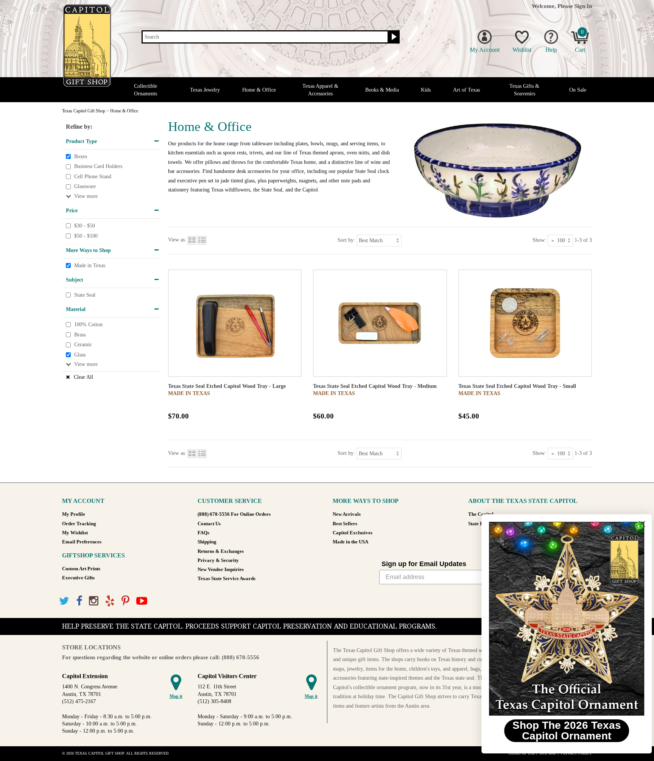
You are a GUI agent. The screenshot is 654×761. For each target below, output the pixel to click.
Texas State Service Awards (226, 578)
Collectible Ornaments (145, 89)
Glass (80, 355)
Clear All (83, 377)
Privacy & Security (218, 560)
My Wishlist (75, 532)
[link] (561, 618)
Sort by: (346, 240)
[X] (64, 601)
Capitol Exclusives (352, 532)
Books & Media (382, 90)
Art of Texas (466, 90)
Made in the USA (350, 542)
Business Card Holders (98, 166)
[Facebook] (79, 601)
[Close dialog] (636, 524)
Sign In (583, 6)
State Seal (84, 295)
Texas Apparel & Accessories (320, 89)
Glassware (85, 187)
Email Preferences (81, 542)
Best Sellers (345, 523)
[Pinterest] (125, 601)
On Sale (577, 90)
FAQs (203, 532)
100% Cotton (88, 324)
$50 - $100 (86, 236)
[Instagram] (93, 601)
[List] (202, 240)
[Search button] (393, 37)
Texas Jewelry (205, 90)
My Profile (73, 514)
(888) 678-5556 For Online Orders (234, 514)
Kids (426, 90)
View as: (177, 240)
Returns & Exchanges (221, 551)
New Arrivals (347, 514)
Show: (539, 240)
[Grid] (192, 240)
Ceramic (83, 344)
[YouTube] (142, 601)
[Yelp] (110, 601)
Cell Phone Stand (92, 176)
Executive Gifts (78, 577)
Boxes (80, 156)
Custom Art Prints (81, 568)
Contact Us (209, 523)
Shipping (207, 542)
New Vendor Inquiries (221, 569)
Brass (80, 335)
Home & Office (259, 90)
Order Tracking (79, 523)
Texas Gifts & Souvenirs (524, 89)
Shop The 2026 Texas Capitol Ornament (561, 730)
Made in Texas (89, 265)
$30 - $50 (84, 226)
